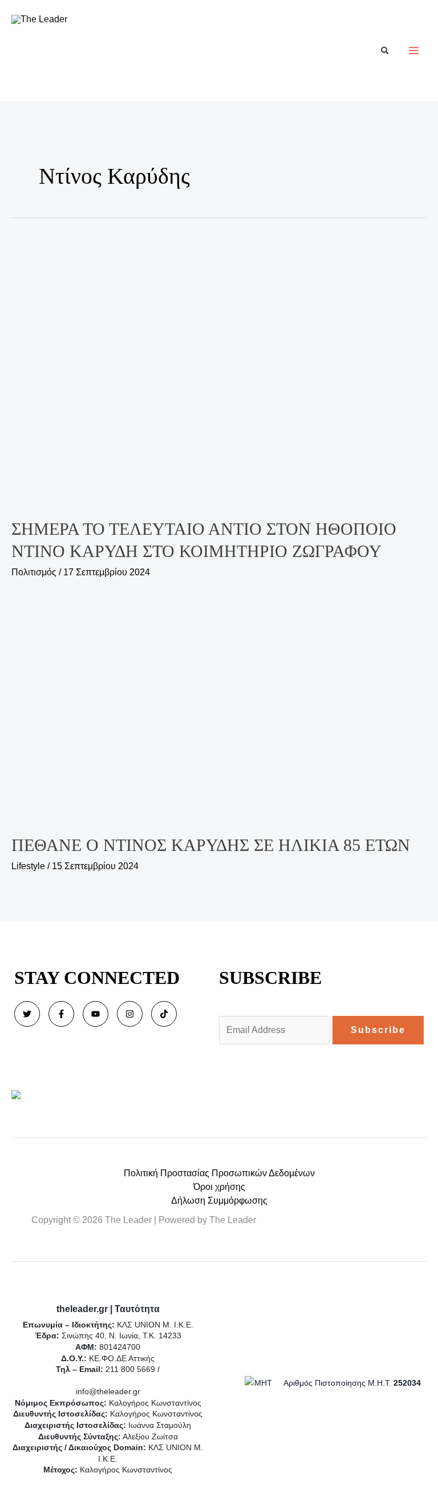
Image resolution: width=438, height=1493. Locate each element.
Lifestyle (28, 866)
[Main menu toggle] (414, 50)
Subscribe (378, 1030)
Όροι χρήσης (219, 1187)
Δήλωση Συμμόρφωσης (219, 1200)
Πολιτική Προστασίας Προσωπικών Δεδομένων (219, 1173)
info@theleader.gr (108, 1391)
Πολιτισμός (33, 572)
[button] (385, 51)
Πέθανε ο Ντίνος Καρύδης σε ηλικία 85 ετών (210, 845)
